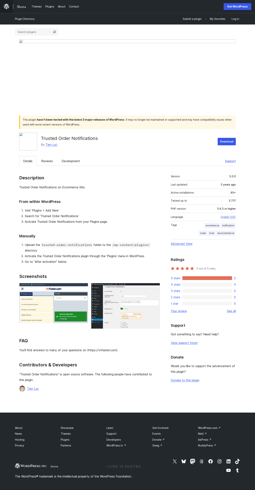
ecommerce (212, 225)
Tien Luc (51, 144)
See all (231, 311)
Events (156, 433)
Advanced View (181, 244)
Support (230, 161)
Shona (54, 466)
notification (228, 225)
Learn (109, 427)
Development (71, 161)
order (203, 233)
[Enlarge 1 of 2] (83, 288)
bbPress (205, 439)
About (18, 427)
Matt (202, 433)
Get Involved (160, 427)
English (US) (228, 216)
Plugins (65, 439)
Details (27, 161)
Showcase (67, 427)
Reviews (47, 161)
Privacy (19, 445)
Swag (157, 445)
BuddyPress (207, 445)
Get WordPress (237, 6)
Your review (179, 311)
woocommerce (225, 233)
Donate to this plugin (185, 380)
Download (226, 141)
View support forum (184, 343)
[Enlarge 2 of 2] (155, 288)
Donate (158, 439)
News (18, 433)
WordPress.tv (116, 445)
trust (211, 233)
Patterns (66, 445)
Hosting (19, 439)
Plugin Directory (25, 18)
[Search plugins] (54, 32)
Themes (66, 433)
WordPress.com (209, 427)
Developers (113, 439)
